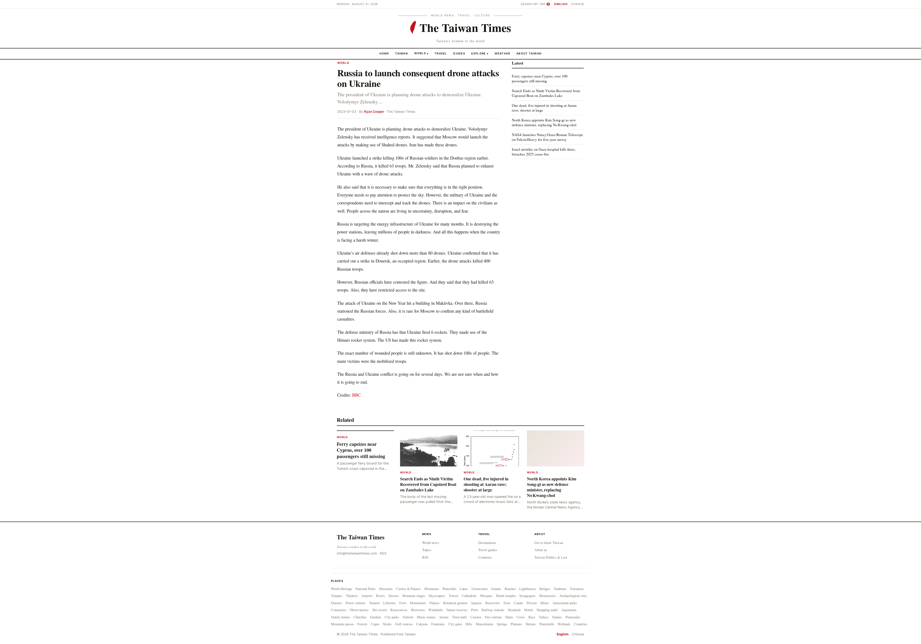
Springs (502, 624)
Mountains (431, 588)
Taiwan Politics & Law (550, 557)
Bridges (544, 588)
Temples (336, 595)
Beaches (510, 588)
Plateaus (516, 624)
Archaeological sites (573, 595)
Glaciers (336, 603)
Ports (474, 610)
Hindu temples (506, 595)
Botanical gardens (455, 603)
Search (527, 4)
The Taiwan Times (360, 537)
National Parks (365, 588)
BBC (356, 395)
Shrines (530, 624)
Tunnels (374, 603)
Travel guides (487, 549)
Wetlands (564, 624)
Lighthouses (527, 588)
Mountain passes (342, 624)
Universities (480, 588)
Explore (479, 53)
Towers (454, 595)
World (420, 53)
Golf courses (404, 624)
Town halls (459, 617)
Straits (387, 624)
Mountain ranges (413, 595)
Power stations (356, 603)
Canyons (422, 624)
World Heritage (341, 588)
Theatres (352, 595)
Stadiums (560, 588)
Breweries (418, 610)
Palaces (435, 603)
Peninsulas (573, 617)
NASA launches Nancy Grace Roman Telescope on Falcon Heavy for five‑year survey (547, 137)
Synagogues (527, 595)
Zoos (506, 603)
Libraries (389, 603)
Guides (459, 53)
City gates (455, 624)
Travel (441, 53)
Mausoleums (484, 624)
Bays (531, 617)
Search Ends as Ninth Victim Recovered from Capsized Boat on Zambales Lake (546, 93)
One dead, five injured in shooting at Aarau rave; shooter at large (544, 108)
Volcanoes (577, 588)
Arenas (444, 617)
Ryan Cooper (374, 111)
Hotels (528, 610)
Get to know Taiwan (548, 542)
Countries (485, 557)
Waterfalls (449, 588)
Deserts (394, 595)
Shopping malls (547, 610)
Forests (362, 624)
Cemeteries (338, 610)
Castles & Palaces (408, 588)
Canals (518, 603)
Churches (360, 617)
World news (430, 542)
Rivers (380, 595)
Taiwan (401, 53)
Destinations (487, 542)
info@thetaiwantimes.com (357, 553)
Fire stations (493, 617)
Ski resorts (379, 610)
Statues (557, 617)
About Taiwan (529, 53)
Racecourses (398, 610)
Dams (509, 617)
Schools (408, 617)
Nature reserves (456, 610)
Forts (403, 603)
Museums (386, 588)
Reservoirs (492, 603)
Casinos (475, 617)
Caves (521, 617)
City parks (392, 617)
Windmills (435, 610)
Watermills (546, 624)
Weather (502, 53)
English (561, 4)
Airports (367, 595)
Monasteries (547, 595)
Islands (496, 588)
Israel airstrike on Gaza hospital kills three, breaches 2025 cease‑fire (544, 151)
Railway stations (493, 610)
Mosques (486, 595)
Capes (375, 624)
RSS (383, 553)
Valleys (544, 617)
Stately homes (340, 617)
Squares (476, 603)
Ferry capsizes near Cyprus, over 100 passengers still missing (539, 78)
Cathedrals (469, 595)
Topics (426, 549)
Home (384, 53)
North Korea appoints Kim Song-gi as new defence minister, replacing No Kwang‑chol (544, 122)
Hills (469, 624)
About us (540, 549)
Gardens (375, 617)
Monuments (418, 603)
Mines (544, 603)
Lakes (464, 588)
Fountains (438, 624)
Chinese (577, 4)
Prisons (532, 603)
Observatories (359, 610)
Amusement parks (564, 603)
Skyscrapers (437, 595)
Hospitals (514, 610)
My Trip (541, 4)
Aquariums (569, 610)
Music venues (426, 617)
